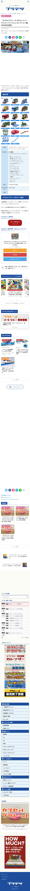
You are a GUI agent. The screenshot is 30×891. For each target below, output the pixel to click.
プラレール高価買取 (8, 786)
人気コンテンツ (7, 777)
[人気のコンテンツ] (15, 649)
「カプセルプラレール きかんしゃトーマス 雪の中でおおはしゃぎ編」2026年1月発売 (15, 293)
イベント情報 (7, 789)
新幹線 (5, 734)
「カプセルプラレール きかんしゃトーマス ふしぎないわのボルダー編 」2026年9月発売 (8, 537)
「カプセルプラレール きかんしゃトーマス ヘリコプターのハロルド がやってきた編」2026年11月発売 (8, 519)
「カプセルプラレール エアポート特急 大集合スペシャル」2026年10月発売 (22, 518)
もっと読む (16, 379)
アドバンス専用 (7, 774)
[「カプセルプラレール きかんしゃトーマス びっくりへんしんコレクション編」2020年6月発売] (16, 37)
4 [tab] (16, 300)
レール (5, 762)
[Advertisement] (15, 68)
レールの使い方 (7, 759)
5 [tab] (17, 300)
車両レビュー (7, 731)
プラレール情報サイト (15, 886)
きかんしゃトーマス (6, 497)
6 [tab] (19, 300)
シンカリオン (6, 756)
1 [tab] (12, 300)
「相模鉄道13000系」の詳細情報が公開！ (15, 825)
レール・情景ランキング (9, 783)
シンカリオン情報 (8, 722)
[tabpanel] (15, 289)
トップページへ (16, 387)
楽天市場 (15, 254)
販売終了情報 (6, 716)
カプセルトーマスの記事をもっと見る (14, 303)
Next (27, 290)
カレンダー (6, 719)
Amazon (15, 250)
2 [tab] (13, 300)
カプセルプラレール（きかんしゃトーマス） (10, 499)
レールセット (6, 768)
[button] (2, 637)
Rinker (17, 246)
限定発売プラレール (8, 710)
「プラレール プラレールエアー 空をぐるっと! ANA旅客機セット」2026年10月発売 (22, 352)
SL (4, 737)
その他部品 (6, 771)
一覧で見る (6, 795)
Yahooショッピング (15, 259)
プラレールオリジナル (8, 746)
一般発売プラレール (8, 707)
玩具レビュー (6, 728)
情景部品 (5, 765)
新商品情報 (6, 704)
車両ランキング (7, 780)
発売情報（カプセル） (6, 495)
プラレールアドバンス (9, 753)
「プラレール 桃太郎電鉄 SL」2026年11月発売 (7, 350)
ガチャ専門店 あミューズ (15, 223)
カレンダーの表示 (24, 637)
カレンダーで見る (7, 792)
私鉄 (4, 743)
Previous (2, 290)
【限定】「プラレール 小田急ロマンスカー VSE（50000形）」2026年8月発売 (8, 370)
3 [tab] (14, 300)
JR (4, 740)
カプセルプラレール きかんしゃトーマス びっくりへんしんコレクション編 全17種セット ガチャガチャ (15, 243)
